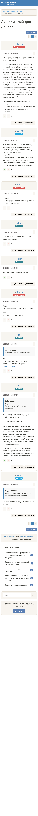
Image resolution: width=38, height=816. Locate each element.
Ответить (32, 32)
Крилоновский (9, 366)
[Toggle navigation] (34, 3)
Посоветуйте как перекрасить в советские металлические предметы (17, 555)
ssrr (20, 259)
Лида (20, 223)
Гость (20, 44)
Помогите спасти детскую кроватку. (15, 570)
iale (20, 335)
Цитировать (18, 123)
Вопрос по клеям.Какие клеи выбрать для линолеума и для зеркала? (17, 578)
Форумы (6, 11)
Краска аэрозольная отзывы (16, 585)
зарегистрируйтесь (26, 537)
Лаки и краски (16, 11)
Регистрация (19, 611)
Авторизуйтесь (9, 537)
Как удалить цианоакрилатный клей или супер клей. (17, 563)
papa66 (20, 131)
